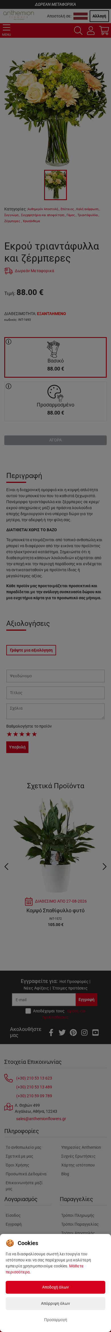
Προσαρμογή (55, 1319)
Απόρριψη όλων (55, 1303)
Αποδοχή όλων (55, 1287)
